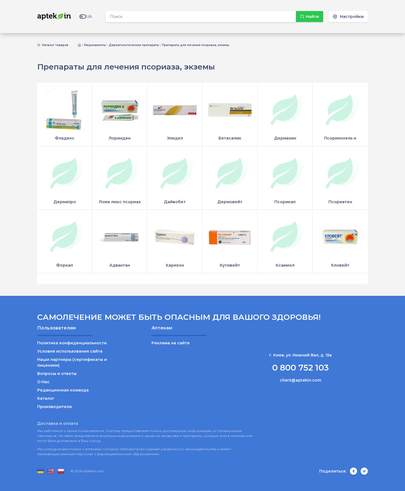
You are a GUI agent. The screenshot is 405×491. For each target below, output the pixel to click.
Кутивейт (230, 265)
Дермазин (285, 138)
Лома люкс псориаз (120, 201)
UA (89, 16)
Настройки (352, 16)
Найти (312, 16)
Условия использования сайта (69, 351)
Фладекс (64, 138)
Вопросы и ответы (57, 373)
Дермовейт (229, 201)
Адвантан (119, 265)
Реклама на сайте (171, 342)
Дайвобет (175, 201)
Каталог (46, 398)
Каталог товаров (54, 45)
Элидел (175, 138)
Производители (54, 406)
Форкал (64, 265)
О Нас (43, 381)
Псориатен (340, 201)
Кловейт (340, 265)
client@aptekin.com (300, 380)
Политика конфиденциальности (72, 342)
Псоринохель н (340, 138)
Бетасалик (229, 138)
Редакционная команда (63, 390)
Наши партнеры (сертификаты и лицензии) (72, 362)
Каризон (175, 265)
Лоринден (120, 138)
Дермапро (64, 201)
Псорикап (285, 201)
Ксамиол (285, 265)
